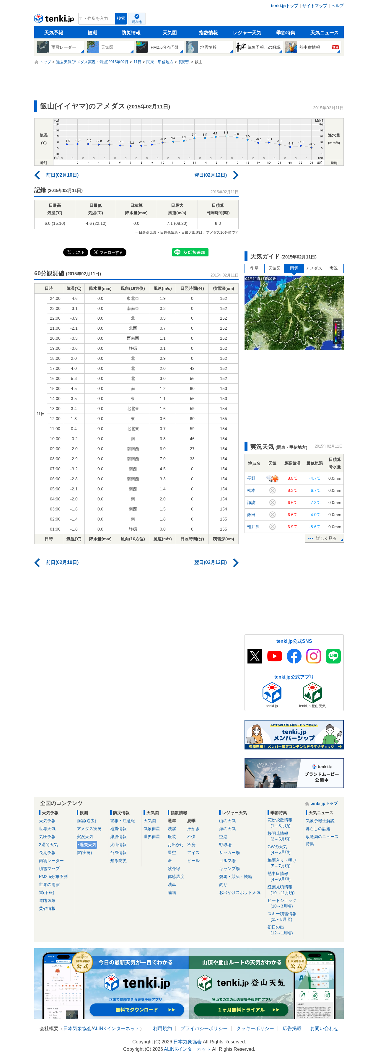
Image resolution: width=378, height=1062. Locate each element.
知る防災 (118, 860)
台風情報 (118, 852)
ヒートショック (282, 903)
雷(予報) (46, 892)
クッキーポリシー (255, 1028)
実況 (334, 268)
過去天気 (88, 844)
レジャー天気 (247, 32)
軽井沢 (253, 526)
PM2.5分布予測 (53, 876)
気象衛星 (152, 828)
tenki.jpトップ (284, 5)
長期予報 (47, 852)
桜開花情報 (279, 836)
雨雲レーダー (51, 860)
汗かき (193, 828)
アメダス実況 (89, 828)
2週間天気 (48, 844)
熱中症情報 (279, 876)
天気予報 (53, 32)
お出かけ (176, 844)
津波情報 (118, 836)
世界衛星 (152, 836)
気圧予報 (47, 836)
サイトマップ (314, 5)
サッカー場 (229, 852)
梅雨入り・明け (282, 863)
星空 (172, 852)
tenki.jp (54, 20)
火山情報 (118, 844)
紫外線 (174, 868)
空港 (223, 836)
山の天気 (227, 820)
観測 (92, 32)
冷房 (191, 844)
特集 (310, 843)
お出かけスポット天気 (239, 892)
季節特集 (285, 32)
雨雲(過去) (86, 820)
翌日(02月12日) (210, 175)
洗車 (172, 884)
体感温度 (176, 876)
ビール (193, 860)
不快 (191, 836)
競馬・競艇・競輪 (235, 876)
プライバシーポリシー (204, 1028)
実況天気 (85, 836)
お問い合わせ (324, 1028)
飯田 (251, 514)
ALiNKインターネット (116, 1028)
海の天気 (227, 828)
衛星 (254, 268)
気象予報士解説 (320, 820)
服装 (172, 836)
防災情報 (131, 32)
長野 (251, 478)
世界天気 (47, 828)
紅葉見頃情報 (281, 889)
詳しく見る (326, 538)
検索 (121, 18)
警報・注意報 (122, 820)
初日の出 (280, 930)
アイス (193, 852)
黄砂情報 (47, 908)
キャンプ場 (229, 868)
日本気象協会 (77, 1028)
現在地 (137, 22)
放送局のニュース (322, 836)
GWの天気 (279, 849)
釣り (223, 884)
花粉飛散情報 (280, 822)
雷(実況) (84, 852)
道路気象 (47, 900)
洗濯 (172, 828)
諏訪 (251, 502)
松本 (251, 490)
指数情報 (208, 32)
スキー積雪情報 (282, 916)
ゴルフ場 (227, 860)
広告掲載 (292, 1028)
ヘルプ (337, 5)
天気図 (170, 32)
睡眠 (172, 892)
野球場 (225, 844)
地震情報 (118, 828)
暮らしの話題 (318, 828)
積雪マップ (49, 868)
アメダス (314, 268)
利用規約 (162, 1028)
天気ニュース (324, 32)
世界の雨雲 (49, 884)
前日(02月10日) (62, 175)
